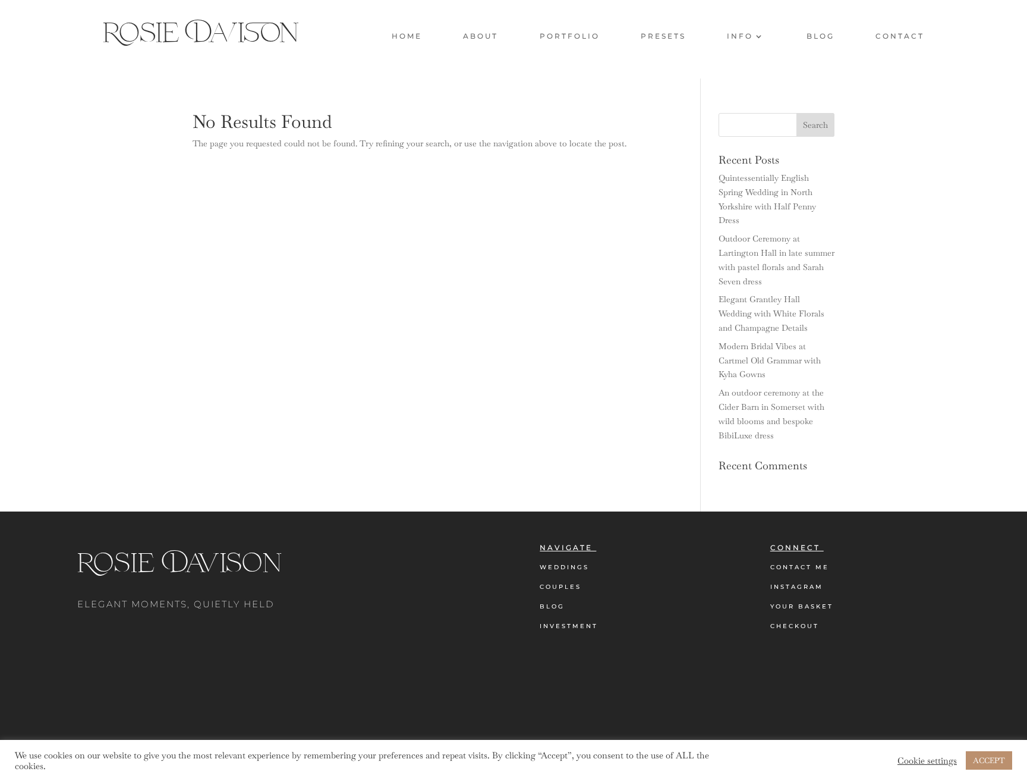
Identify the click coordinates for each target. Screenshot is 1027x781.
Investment (569, 626)
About (480, 36)
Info (740, 36)
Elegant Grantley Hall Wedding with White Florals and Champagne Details (771, 313)
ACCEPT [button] (989, 760)
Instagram (796, 587)
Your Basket (801, 606)
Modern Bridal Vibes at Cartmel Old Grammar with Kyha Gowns (770, 360)
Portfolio (570, 36)
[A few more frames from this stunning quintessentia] (85, 726)
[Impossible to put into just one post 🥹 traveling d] (599, 726)
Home (407, 36)
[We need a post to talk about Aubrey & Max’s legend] (428, 726)
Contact (899, 36)
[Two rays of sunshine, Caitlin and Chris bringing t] (256, 726)
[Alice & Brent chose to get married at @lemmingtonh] (770, 726)
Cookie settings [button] (927, 760)
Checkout (794, 626)
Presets (663, 36)
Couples (560, 587)
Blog (820, 36)
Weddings (564, 567)
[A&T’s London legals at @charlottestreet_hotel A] (941, 726)
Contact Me (799, 567)
